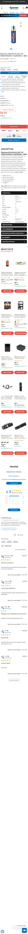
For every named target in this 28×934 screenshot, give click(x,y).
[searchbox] (7, 535)
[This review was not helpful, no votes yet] (25, 575)
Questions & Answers (14, 472)
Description (7, 149)
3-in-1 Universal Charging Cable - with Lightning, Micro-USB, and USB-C (7, 397)
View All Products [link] (7, 251)
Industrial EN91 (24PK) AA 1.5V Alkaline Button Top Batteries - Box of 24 (20, 274)
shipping (15, 541)
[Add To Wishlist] (21, 23)
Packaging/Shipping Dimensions (12, 233)
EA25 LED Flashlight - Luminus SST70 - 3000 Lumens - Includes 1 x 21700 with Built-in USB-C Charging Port (20, 437)
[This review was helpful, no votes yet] (22, 575)
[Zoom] (14, 34)
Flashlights (12, 12)
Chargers (22, 12)
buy (3, 545)
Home (2, 19)
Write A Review (14, 510)
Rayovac (6, 58)
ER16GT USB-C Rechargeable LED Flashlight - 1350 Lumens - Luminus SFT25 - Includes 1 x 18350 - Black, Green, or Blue (7, 437)
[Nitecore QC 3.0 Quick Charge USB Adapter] (20, 347)
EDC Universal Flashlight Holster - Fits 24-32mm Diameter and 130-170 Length (20, 397)
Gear (17, 12)
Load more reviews (14, 680)
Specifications (7, 225)
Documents (6, 237)
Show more (8, 546)
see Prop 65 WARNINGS (19, 221)
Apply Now (23, 15)
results (3, 541)
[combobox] (21, 549)
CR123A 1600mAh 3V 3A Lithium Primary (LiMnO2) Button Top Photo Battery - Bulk (7, 274)
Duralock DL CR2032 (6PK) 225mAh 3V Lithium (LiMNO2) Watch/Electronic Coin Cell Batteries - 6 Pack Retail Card (7, 316)
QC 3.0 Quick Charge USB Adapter (19, 357)
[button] (23, 8)
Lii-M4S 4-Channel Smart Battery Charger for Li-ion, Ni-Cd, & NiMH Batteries (7, 358)
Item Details (6, 193)
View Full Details (8, 110)
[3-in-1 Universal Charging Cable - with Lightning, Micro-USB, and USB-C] (7, 387)
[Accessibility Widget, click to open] (2, 931)
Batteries (6, 12)
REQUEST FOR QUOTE (14, 140)
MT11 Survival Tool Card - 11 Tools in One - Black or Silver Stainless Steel (20, 316)
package (9, 541)
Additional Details (8, 241)
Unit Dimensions (7, 229)
